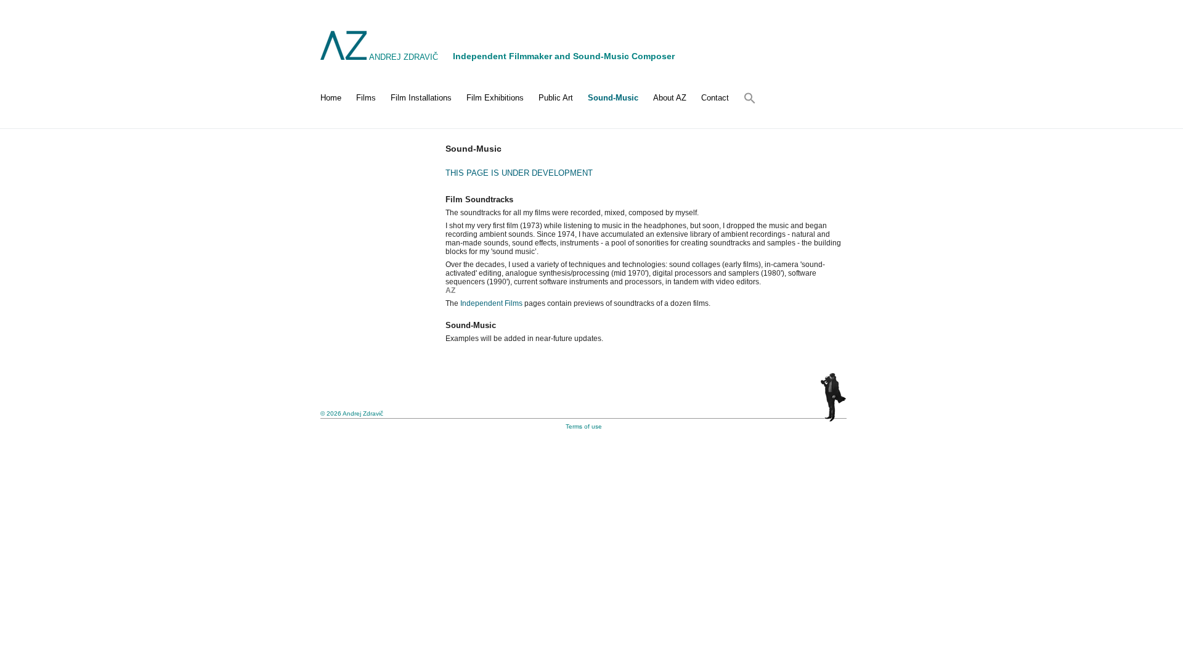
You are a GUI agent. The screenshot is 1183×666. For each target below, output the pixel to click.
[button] (746, 98)
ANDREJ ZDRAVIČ (403, 57)
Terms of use (584, 426)
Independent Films (491, 303)
